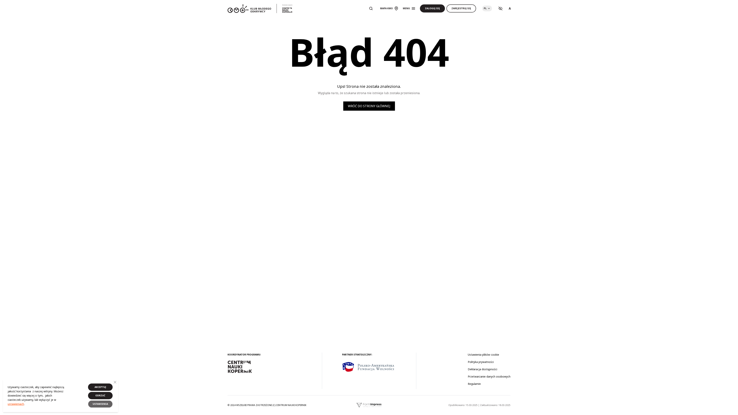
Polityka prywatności (481, 362)
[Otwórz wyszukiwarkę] (371, 8)
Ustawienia (100, 404)
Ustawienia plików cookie (483, 354)
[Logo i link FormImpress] (369, 405)
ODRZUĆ (100, 395)
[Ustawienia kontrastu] (500, 8)
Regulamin (474, 384)
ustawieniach (16, 404)
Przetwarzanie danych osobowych (489, 376)
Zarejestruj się (461, 8)
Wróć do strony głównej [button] (369, 106)
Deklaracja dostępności (482, 369)
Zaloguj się (432, 8)
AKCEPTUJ (100, 387)
